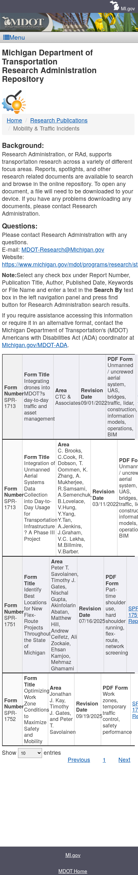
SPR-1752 (10, 716)
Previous (79, 759)
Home (14, 120)
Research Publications (59, 120)
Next (124, 759)
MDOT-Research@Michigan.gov (63, 249)
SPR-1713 (10, 403)
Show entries (31, 752)
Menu (17, 37)
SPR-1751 (10, 621)
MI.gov (128, 8)
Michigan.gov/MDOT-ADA (34, 345)
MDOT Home (72, 870)
